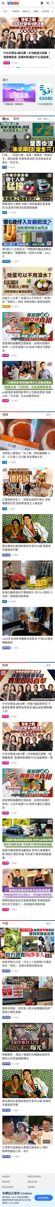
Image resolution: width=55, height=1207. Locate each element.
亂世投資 (45, 11)
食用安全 (6, 306)
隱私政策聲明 (8, 1187)
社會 (4, 167)
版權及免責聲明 (34, 1176)
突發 (4, 212)
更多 (48, 415)
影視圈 (6, 63)
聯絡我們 (6, 1176)
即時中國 (6, 555)
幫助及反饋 (32, 1182)
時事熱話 (6, 261)
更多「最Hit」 (44, 119)
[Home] (13, 3)
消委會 (36, 11)
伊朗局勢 (15, 11)
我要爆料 (31, 1187)
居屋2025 (26, 11)
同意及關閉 (43, 1198)
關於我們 (6, 1182)
